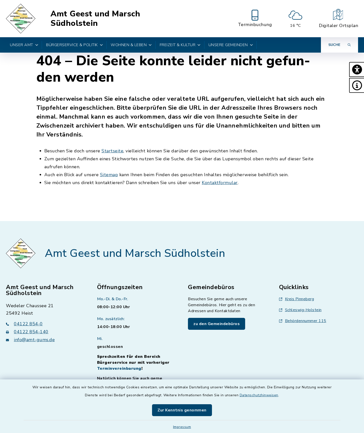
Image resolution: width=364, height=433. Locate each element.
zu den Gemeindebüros (216, 324)
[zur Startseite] (21, 18)
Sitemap (109, 175)
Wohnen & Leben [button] (129, 45)
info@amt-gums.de (34, 340)
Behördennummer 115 (305, 321)
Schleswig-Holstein (303, 310)
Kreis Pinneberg (299, 299)
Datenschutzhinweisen (259, 395)
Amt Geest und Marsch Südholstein (95, 18)
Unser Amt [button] (21, 45)
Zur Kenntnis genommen (182, 410)
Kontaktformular (220, 183)
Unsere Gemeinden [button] (228, 45)
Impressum (182, 427)
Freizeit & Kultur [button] (178, 45)
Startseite (112, 151)
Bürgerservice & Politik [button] (72, 45)
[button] (356, 69)
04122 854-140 (31, 332)
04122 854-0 (28, 324)
